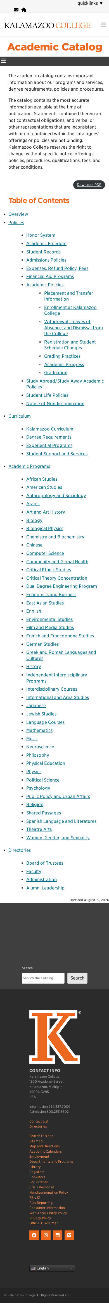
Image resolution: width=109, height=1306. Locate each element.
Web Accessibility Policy (48, 1213)
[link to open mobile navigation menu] (103, 25)
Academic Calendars (45, 1151)
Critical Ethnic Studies (48, 569)
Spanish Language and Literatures (61, 821)
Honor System (40, 235)
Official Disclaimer (43, 1223)
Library (35, 1167)
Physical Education (45, 763)
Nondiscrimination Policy (48, 1192)
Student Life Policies (47, 395)
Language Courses (45, 722)
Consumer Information (47, 1208)
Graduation (55, 372)
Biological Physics (44, 528)
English (33, 611)
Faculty (33, 871)
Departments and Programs (51, 1161)
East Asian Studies (45, 603)
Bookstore (37, 1177)
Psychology (38, 788)
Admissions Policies (46, 260)
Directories (19, 850)
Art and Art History (45, 512)
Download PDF (89, 185)
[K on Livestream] (70, 1240)
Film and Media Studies (50, 627)
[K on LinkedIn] (59, 1240)
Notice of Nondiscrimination (55, 403)
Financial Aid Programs (50, 276)
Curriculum (19, 416)
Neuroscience (40, 746)
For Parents (38, 1182)
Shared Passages (43, 813)
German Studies (42, 644)
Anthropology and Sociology (56, 495)
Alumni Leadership (45, 888)
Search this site (41, 1136)
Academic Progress (64, 364)
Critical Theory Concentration (56, 578)
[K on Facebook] (35, 1240)
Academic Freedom (46, 243)
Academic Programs (29, 466)
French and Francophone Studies (60, 636)
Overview (18, 214)
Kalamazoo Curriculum (49, 429)
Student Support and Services (56, 453)
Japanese (36, 705)
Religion (34, 804)
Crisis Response (41, 1187)
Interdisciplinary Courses (51, 689)
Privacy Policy (40, 1218)
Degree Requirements (48, 437)
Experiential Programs (49, 445)
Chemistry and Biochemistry (55, 537)
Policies (16, 222)
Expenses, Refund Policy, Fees (57, 268)
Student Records (43, 252)
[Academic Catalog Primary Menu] (3, 61)
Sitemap (35, 1141)
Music (32, 738)
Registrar (36, 1172)
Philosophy (37, 755)
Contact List (39, 1121)
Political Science (43, 780)
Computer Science (45, 553)
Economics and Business (51, 594)
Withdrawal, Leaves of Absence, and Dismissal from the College (73, 327)
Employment (39, 1156)
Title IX (34, 1197)
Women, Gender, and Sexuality (58, 837)
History (33, 666)
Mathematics (39, 730)
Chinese (34, 545)
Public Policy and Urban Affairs (58, 796)
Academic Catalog (54, 47)
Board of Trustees (44, 863)
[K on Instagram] (47, 1240)
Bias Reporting (41, 1203)
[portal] (23, 10)
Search (27, 968)
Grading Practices (62, 356)
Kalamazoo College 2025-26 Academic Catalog (66, 178)
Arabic (33, 503)
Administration (41, 879)
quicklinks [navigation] (90, 3)
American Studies (44, 487)
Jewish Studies (41, 714)
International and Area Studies (57, 697)
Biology (34, 520)
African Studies (41, 479)
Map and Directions (44, 1146)
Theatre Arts (39, 829)
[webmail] (16, 10)
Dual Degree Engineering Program (61, 586)
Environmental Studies (49, 619)
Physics (33, 771)
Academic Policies (44, 284)
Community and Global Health (57, 561)
